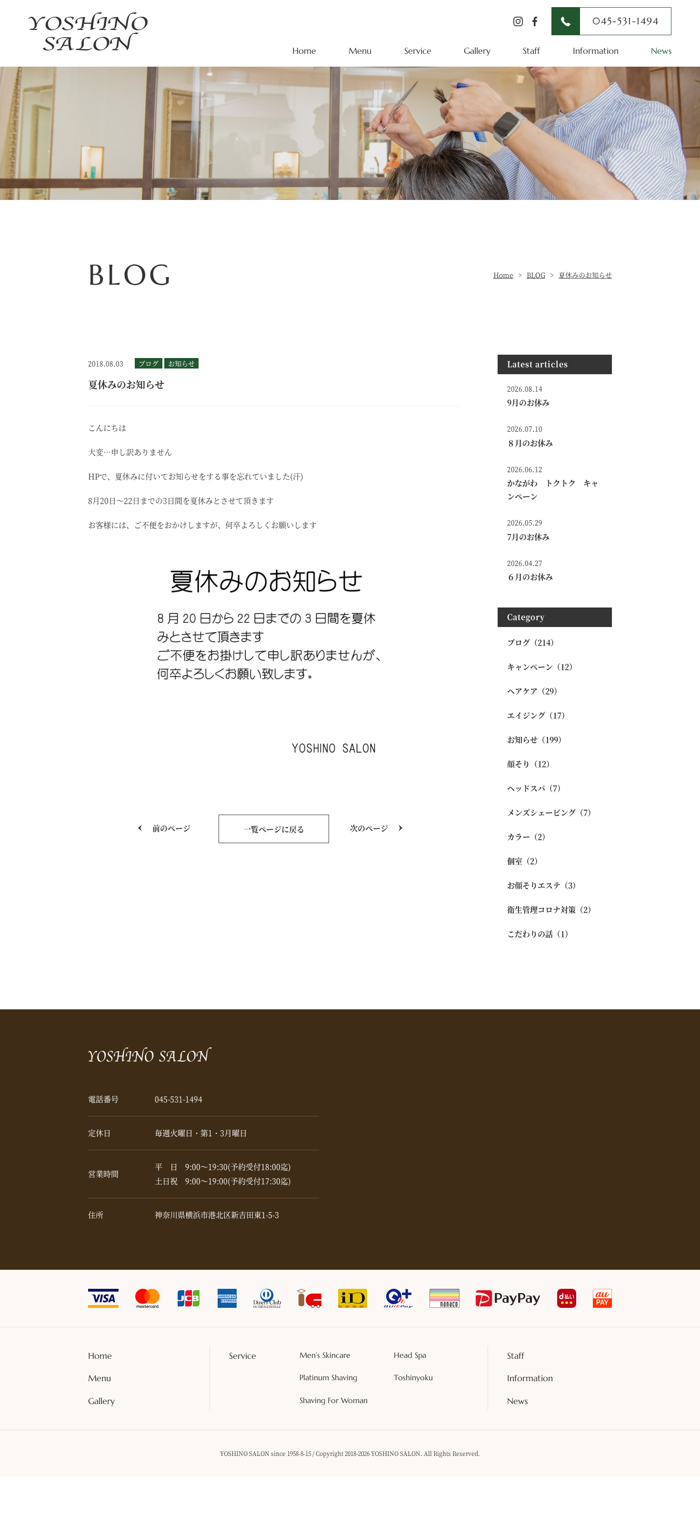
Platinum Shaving (328, 1377)
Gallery (477, 50)
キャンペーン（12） (542, 666)
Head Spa (410, 1355)
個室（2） (524, 861)
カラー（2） (528, 836)
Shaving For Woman (334, 1400)
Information (596, 50)
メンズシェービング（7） (551, 812)
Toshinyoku (413, 1377)
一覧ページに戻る (273, 829)
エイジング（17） (538, 715)
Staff (531, 50)
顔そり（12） (530, 763)
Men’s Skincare (325, 1355)
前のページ (171, 828)
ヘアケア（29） (534, 691)
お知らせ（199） (536, 739)
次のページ (369, 828)
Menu (360, 50)
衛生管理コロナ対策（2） (551, 909)
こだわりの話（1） (539, 933)
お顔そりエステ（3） (543, 885)
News (661, 50)
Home (304, 50)
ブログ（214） (532, 642)
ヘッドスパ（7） (536, 788)
